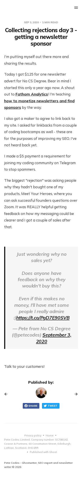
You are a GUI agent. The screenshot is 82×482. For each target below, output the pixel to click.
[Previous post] (7, 394)
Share (33, 405)
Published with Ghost (43, 452)
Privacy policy (32, 435)
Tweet (53, 405)
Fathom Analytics (32, 94)
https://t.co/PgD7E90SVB (43, 317)
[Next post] (74, 394)
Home (50, 435)
